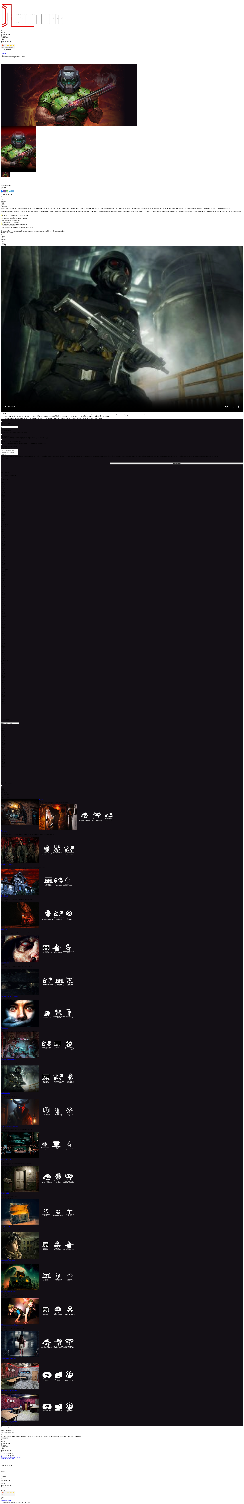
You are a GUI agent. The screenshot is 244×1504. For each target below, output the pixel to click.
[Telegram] (12, 191)
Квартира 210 (5, 1193)
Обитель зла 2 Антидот (8, 1059)
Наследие (4, 831)
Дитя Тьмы (4, 1028)
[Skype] (10, 191)
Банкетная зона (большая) (9, 1390)
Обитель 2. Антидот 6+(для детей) (12, 1325)
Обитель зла (5, 963)
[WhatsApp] (7, 191)
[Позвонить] (2, 1468)
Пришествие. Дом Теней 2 (9, 996)
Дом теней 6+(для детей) (9, 1291)
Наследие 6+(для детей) (8, 1358)
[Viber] (4, 191)
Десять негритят (6, 1159)
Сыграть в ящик (6, 1226)
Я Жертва (4, 929)
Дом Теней (4, 896)
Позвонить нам (6, 1500)
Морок (41, 799)
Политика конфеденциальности (11, 1457)
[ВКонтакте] (2, 191)
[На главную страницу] (32, 29)
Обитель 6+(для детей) (8, 1260)
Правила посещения (7, 1459)
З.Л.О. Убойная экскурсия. (9, 1126)
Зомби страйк (5, 1093)
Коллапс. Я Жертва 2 (7, 864)
